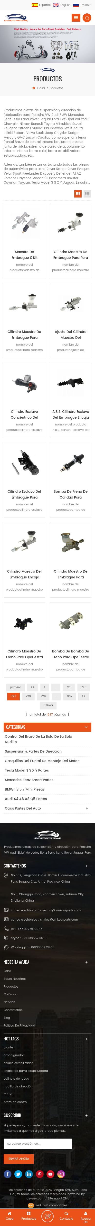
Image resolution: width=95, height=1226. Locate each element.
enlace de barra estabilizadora (26, 1071)
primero (15, 687)
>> (83, 696)
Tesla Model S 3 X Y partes (27, 770)
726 (83, 687)
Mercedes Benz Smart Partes (29, 780)
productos (11, 986)
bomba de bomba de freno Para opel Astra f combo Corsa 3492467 (70, 654)
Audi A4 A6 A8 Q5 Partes (26, 799)
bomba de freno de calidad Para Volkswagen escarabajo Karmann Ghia (70, 494)
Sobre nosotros (15, 979)
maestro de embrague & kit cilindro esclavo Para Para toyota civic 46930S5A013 (24, 255)
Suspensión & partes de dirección (33, 751)
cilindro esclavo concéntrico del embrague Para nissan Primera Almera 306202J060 (24, 415)
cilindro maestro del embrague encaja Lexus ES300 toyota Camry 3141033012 (24, 574)
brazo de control (16, 1102)
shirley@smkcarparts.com (59, 919)
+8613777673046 (29, 929)
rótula (8, 1094)
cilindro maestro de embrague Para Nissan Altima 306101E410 (70, 574)
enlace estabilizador (18, 1063)
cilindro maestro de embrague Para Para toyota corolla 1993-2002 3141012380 (70, 255)
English (65, 5)
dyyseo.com (35, 1198)
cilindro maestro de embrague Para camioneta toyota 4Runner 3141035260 (24, 335)
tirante (8, 1047)
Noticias (9, 1002)
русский (85, 5)
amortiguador (14, 1055)
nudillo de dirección (18, 1086)
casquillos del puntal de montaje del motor (42, 761)
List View (87, 194)
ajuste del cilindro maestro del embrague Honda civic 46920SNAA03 (70, 335)
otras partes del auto (23, 808)
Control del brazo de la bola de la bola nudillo (38, 739)
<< (33, 687)
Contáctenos (13, 1010)
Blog (7, 1018)
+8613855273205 (35, 938)
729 (43, 696)
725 (69, 687)
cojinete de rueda (16, 1078)
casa (41, 88)
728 (28, 696)
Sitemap (54, 1198)
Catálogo (10, 994)
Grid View (78, 194)
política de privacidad (19, 1025)
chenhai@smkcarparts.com (60, 910)
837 (69, 696)
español (45, 5)
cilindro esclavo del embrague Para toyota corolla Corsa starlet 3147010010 (24, 494)
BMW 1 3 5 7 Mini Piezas (24, 789)
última (48, 705)
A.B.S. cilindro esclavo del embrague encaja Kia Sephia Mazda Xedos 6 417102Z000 (70, 415)
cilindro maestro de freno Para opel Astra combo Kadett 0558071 (24, 654)
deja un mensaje (47, 1216)
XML (66, 1198)
